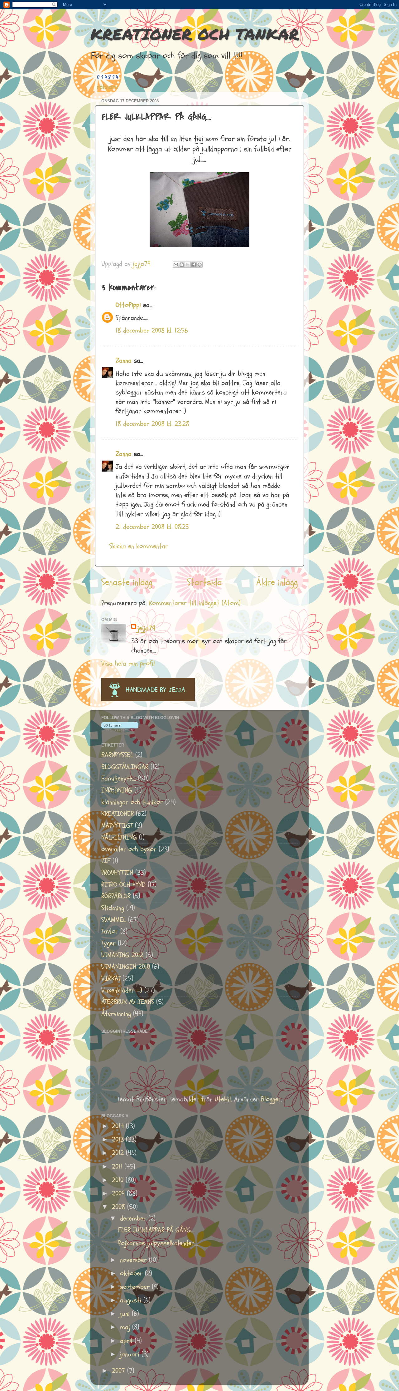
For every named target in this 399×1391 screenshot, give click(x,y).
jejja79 (146, 628)
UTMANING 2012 (122, 955)
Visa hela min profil (128, 663)
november (134, 1260)
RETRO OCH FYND (123, 884)
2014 (119, 1126)
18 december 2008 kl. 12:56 (152, 330)
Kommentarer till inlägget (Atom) (195, 603)
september (136, 1286)
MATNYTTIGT (117, 825)
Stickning (112, 908)
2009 (119, 1193)
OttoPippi (128, 305)
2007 (119, 1370)
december (134, 1218)
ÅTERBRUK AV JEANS (127, 1002)
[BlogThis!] (182, 265)
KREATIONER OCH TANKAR (194, 34)
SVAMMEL (113, 919)
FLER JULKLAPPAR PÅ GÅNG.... (156, 1230)
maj (126, 1327)
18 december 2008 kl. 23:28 (152, 424)
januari (131, 1354)
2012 (119, 1153)
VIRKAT (110, 978)
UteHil (223, 1099)
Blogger (271, 1099)
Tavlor (109, 931)
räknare (107, 86)
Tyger (108, 943)
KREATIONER (117, 813)
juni (126, 1313)
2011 (118, 1166)
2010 (119, 1180)
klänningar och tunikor (132, 802)
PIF (105, 860)
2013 (119, 1139)
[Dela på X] (188, 265)
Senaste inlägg (126, 582)
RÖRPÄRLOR (116, 896)
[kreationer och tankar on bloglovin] (119, 728)
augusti (131, 1300)
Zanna (124, 360)
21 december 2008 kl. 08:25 (152, 526)
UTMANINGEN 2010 (125, 966)
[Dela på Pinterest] (199, 265)
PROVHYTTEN (117, 872)
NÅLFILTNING (119, 837)
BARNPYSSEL (117, 755)
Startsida (204, 582)
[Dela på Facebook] (193, 265)
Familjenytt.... (118, 778)
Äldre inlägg (277, 582)
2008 (119, 1207)
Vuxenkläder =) (121, 990)
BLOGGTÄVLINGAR (124, 766)
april (127, 1340)
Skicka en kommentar (138, 546)
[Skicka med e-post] (176, 265)
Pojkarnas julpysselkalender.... (158, 1243)
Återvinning (116, 1013)
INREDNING (116, 790)
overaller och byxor (128, 849)
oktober (132, 1273)
